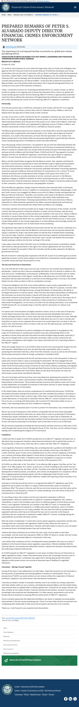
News (10, 15)
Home (4, 15)
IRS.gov (26, 694)
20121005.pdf (11, 47)
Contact (17, 686)
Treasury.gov (19, 694)
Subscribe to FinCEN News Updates (32, 686)
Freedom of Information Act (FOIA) (32, 690)
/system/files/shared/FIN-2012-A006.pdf (20, 618)
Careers (17, 690)
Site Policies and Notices (53, 690)
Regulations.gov (35, 694)
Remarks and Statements (23, 15)
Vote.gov (51, 694)
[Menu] (75, 7)
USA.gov (45, 694)
